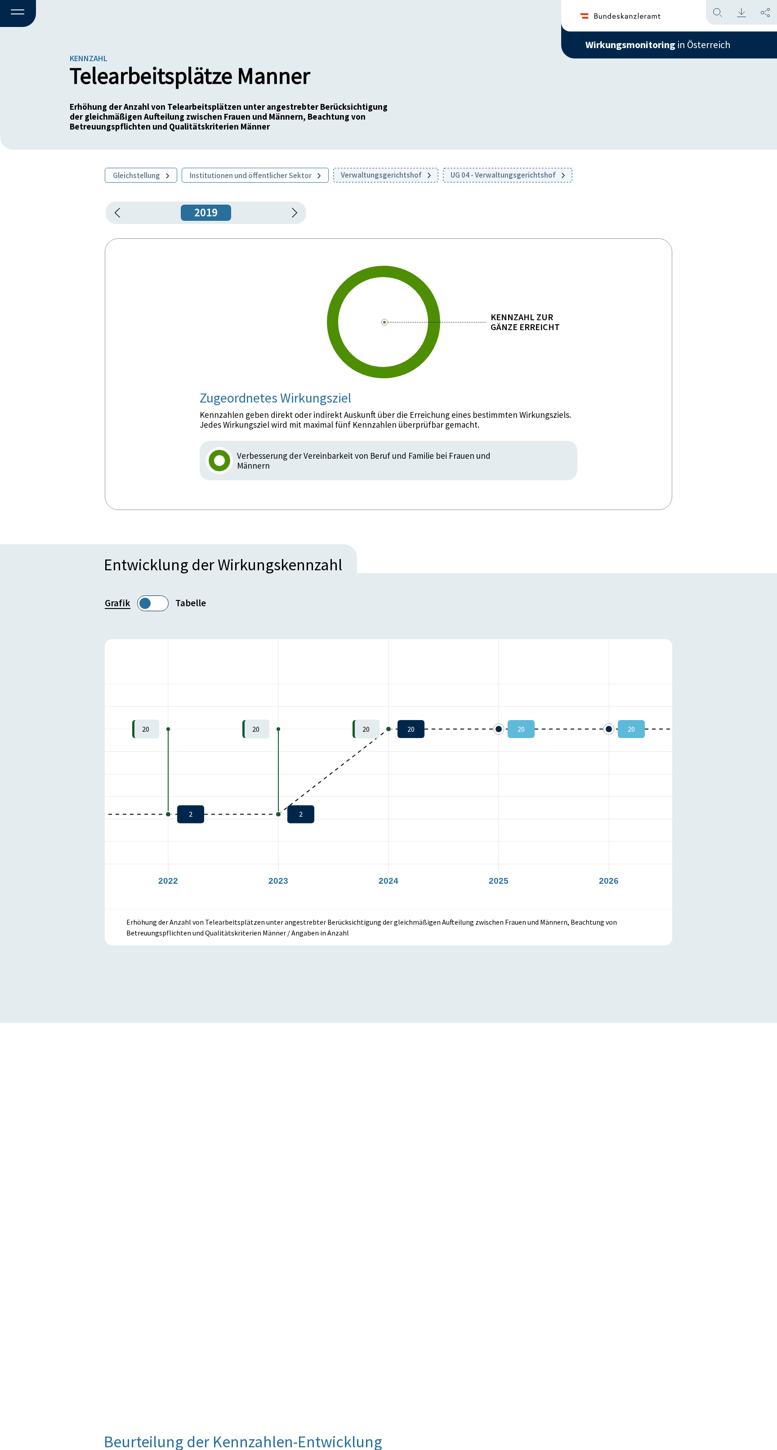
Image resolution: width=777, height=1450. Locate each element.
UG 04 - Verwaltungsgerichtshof (504, 175)
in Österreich (657, 44)
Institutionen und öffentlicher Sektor (251, 175)
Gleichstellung (137, 175)
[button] (18, 13)
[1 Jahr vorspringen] (291, 212)
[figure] (388, 774)
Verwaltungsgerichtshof (382, 175)
